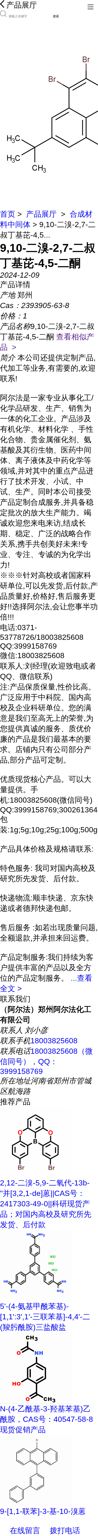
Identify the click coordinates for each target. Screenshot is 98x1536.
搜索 (56, 16)
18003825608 (54, 1040)
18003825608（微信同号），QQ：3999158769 (46, 1061)
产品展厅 (41, 214)
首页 (7, 214)
